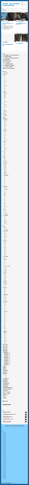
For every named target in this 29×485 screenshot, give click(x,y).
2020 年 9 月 (4, 472)
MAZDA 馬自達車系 (5, 215)
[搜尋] (26, 4)
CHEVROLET (4, 110)
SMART (5, 206)
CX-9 (4, 219)
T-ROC (5, 341)
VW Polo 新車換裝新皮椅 (19, 43)
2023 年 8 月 (4, 443)
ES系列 (5, 166)
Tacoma (5, 320)
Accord (5, 131)
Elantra (5, 142)
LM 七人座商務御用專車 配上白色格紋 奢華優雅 (8, 65)
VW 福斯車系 (6, 20)
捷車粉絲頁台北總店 (5, 401)
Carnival (5, 158)
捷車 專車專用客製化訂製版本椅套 (19, 21)
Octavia (5, 277)
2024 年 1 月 (4, 438)
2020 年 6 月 (4, 475)
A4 (4, 78)
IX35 (4, 145)
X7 (4, 107)
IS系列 (4, 169)
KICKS (4, 246)
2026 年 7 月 (4, 433)
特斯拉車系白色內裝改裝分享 (6, 59)
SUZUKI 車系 (4, 287)
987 (4, 264)
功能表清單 (21, 5)
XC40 (4, 327)
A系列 (4, 187)
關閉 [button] (10, 483)
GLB (4, 196)
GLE (4, 199)
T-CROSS (5, 340)
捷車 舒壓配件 (4, 369)
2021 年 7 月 (4, 464)
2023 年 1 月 (4, 448)
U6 (4, 182)
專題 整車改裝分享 (5, 350)
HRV (4, 138)
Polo (3, 20)
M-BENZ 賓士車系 (5, 186)
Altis (4, 304)
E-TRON (5, 81)
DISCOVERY (5, 162)
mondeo (5, 125)
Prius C (5, 314)
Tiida (4, 253)
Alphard (5, 302)
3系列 (4, 94)
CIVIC (4, 132)
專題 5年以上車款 (5, 347)
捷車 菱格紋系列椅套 (5, 370)
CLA (4, 190)
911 (4, 261)
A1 (4, 75)
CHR (4, 308)
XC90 (4, 330)
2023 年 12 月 (4, 439)
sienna (5, 317)
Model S (5, 295)
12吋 (5, 377)
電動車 (4, 117)
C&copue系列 (5, 189)
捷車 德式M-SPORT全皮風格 (6, 21)
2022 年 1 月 (4, 459)
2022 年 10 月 (4, 451)
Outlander (5, 236)
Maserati (4, 209)
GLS (4, 202)
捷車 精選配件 (4, 367)
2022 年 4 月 (4, 456)
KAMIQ (5, 274)
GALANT (5, 233)
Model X (5, 297)
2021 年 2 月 (4, 468)
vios (4, 321)
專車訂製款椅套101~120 (7, 360)
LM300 (5, 170)
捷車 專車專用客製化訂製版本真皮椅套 (7, 387)
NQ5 (4, 159)
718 (4, 260)
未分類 (4, 396)
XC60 (4, 328)
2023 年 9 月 (4, 442)
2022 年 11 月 (4, 450)
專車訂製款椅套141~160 (7, 363)
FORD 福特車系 (5, 118)
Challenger (5, 115)
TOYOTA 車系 (4, 301)
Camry (5, 305)
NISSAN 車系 (4, 240)
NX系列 (5, 172)
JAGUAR (4, 155)
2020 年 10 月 (4, 471)
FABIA (4, 273)
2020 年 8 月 (4, 473)
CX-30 (4, 216)
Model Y (5, 298)
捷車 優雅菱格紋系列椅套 (6, 383)
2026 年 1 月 (4, 434)
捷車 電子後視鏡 (5, 373)
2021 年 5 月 (4, 465)
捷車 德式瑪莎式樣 (5, 390)
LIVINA (5, 247)
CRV (4, 134)
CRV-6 (4, 135)
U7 (4, 183)
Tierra (4, 127)
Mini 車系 (4, 226)
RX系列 (5, 173)
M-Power (5, 101)
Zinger (5, 239)
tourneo (5, 128)
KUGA (4, 124)
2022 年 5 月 (4, 455)
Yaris (4, 324)
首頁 (2, 9)
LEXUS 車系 (4, 163)
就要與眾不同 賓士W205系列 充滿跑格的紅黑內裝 (9, 68)
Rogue (4, 249)
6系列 (4, 97)
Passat (5, 337)
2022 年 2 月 (4, 458)
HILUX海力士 (5, 311)
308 (4, 257)
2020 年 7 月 (4, 474)
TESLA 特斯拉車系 (5, 294)
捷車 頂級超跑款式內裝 (5, 42)
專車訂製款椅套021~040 (7, 354)
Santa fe (5, 148)
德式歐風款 (4, 366)
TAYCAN (5, 270)
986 (4, 263)
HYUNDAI (4, 141)
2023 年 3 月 (4, 446)
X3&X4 (5, 104)
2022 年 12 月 (4, 449)
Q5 (4, 84)
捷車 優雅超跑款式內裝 (5, 384)
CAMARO (5, 111)
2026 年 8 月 (4, 432)
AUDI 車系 (4, 74)
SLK (4, 205)
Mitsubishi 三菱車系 (5, 230)
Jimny (4, 288)
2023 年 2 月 (4, 447)
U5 (4, 180)
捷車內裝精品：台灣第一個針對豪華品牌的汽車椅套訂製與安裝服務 (14, 425)
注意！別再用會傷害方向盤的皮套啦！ (7, 56)
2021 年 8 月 (4, 463)
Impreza (5, 284)
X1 (4, 103)
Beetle (5, 334)
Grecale (5, 212)
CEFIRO (5, 243)
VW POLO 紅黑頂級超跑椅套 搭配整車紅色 (7, 45)
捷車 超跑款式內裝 (5, 380)
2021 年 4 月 (4, 466)
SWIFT (5, 291)
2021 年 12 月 (4, 460)
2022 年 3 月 (4, 457)
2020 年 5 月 (4, 476)
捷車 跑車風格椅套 (23, 41)
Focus (4, 121)
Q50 (4, 152)
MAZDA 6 (5, 223)
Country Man (5, 229)
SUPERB (5, 280)
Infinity (4, 151)
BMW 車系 (4, 91)
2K (4, 374)
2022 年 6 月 (4, 454)
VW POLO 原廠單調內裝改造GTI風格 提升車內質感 (21, 24)
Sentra (5, 250)
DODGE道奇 (4, 114)
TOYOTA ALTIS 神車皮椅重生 (6, 62)
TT (4, 90)
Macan (5, 267)
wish (4, 323)
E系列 (4, 193)
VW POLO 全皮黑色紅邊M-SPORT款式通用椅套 (7, 24)
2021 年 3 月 (4, 467)
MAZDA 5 (5, 222)
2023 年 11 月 (4, 440)
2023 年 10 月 (4, 441)
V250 (4, 208)
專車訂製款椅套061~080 (7, 357)
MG (3, 225)
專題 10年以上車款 (5, 344)
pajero (5, 237)
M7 (4, 176)
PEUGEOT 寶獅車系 (5, 256)
